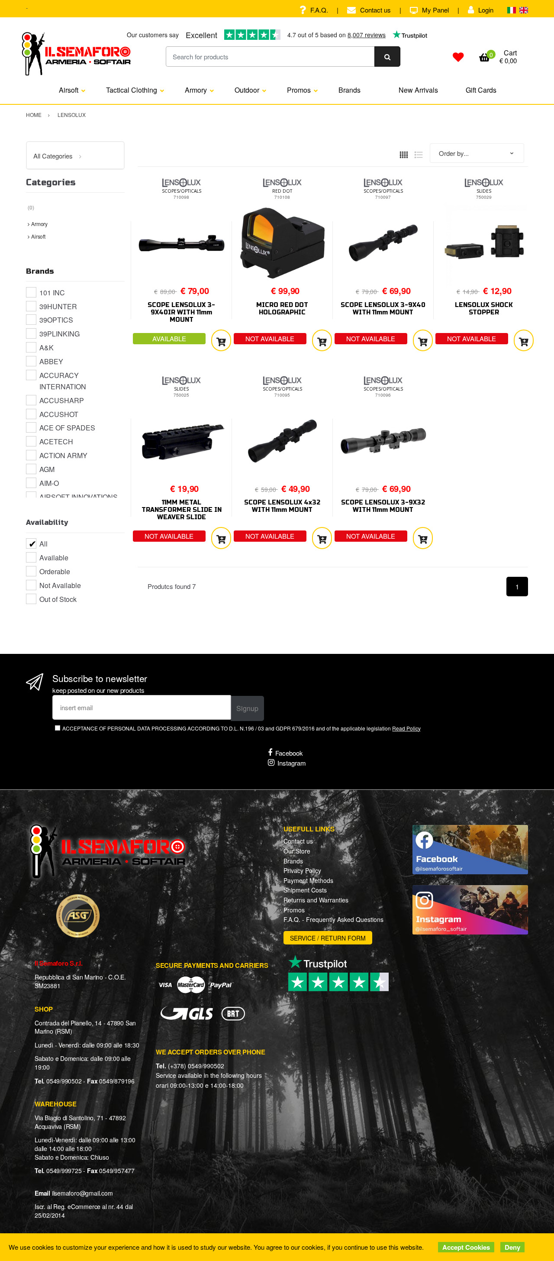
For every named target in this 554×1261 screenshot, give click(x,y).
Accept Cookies (466, 1247)
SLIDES (484, 191)
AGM (47, 469)
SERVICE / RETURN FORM (328, 938)
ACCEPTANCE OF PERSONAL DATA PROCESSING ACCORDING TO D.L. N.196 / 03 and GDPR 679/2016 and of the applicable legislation (241, 728)
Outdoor (247, 90)
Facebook (289, 752)
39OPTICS (56, 320)
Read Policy (406, 728)
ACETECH (56, 441)
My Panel (435, 9)
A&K (46, 347)
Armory (196, 90)
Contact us (375, 9)
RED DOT (282, 191)
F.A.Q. (319, 9)
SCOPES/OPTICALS (181, 191)
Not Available (60, 585)
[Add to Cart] (221, 341)
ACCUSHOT (58, 414)
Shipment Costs (305, 890)
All (43, 544)
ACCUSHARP (61, 400)
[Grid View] (403, 153)
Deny (512, 1247)
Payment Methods (308, 880)
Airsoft (68, 90)
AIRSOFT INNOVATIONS (78, 497)
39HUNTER (58, 306)
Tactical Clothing (131, 90)
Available (53, 558)
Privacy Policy (302, 870)
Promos (299, 90)
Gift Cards (481, 90)
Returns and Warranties (315, 900)
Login (485, 9)
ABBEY (51, 361)
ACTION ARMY (63, 455)
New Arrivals (418, 90)
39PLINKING (59, 334)
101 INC (52, 292)
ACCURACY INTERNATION (62, 380)
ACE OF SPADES (67, 428)
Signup (247, 708)
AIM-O (49, 483)
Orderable (54, 571)
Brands (349, 90)
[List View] (418, 153)
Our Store (296, 851)
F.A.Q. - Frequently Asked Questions (333, 919)
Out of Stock (58, 599)
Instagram (291, 762)
